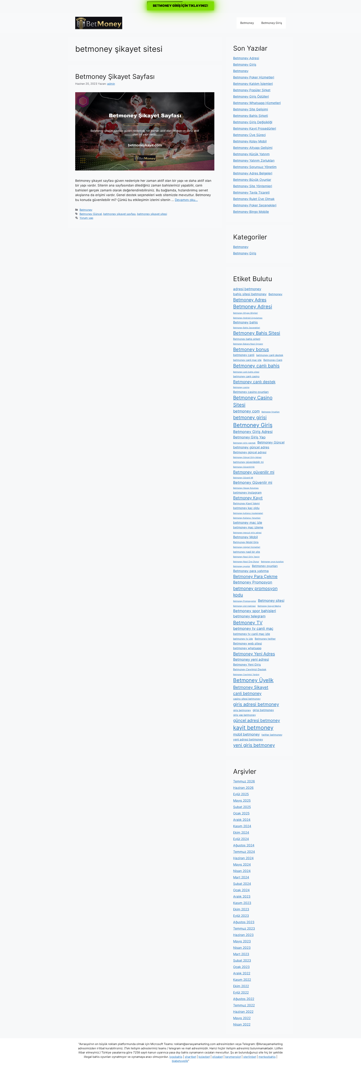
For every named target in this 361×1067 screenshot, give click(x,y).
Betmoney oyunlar (241, 566)
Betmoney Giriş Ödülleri (251, 96)
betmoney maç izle (247, 522)
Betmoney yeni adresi (251, 659)
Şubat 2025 (242, 807)
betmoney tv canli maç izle (251, 634)
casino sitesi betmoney (246, 698)
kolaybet (204, 1057)
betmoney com (246, 411)
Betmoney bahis (245, 322)
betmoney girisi (250, 417)
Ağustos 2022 (243, 999)
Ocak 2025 (241, 813)
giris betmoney (242, 710)
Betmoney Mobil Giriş (246, 542)
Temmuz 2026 (244, 781)
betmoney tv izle (243, 638)
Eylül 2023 (241, 916)
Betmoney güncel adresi (249, 452)
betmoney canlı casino (246, 376)
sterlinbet (249, 1057)
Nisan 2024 (242, 871)
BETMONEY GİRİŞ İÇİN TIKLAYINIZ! (180, 6)
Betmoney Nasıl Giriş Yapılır (246, 557)
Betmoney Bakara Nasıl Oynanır (248, 344)
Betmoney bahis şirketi (246, 338)
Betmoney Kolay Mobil (250, 141)
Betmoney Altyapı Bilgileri (245, 313)
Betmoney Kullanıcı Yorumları (247, 518)
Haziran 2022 (243, 1012)
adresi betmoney (247, 289)
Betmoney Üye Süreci (249, 135)
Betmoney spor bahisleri (254, 611)
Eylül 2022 (241, 992)
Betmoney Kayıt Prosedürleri (254, 128)
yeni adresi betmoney (248, 739)
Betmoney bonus (251, 349)
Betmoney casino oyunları (251, 392)
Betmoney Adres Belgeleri (252, 173)
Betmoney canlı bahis (256, 365)
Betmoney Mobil (245, 537)
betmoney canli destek (269, 355)
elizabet (217, 1057)
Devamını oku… (186, 200)
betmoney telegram (249, 616)
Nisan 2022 (241, 1024)
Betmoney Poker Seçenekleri (254, 205)
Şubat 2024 (242, 884)
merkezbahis (267, 1057)
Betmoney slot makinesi (244, 606)
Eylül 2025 (241, 794)
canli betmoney (247, 693)
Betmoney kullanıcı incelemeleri (248, 513)
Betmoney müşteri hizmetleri (246, 547)
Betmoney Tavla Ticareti (251, 192)
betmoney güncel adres (251, 447)
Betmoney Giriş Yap (249, 437)
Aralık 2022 (241, 973)
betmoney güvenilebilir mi (248, 461)
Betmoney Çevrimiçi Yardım (246, 674)
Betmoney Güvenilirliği (244, 467)
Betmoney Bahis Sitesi (256, 333)
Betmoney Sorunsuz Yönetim (255, 167)
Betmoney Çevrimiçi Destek (249, 669)
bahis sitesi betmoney (250, 294)
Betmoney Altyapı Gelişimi (252, 148)
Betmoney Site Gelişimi (250, 109)
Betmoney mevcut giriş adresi (247, 532)
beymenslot (233, 1057)
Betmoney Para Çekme (255, 576)
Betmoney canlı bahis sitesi (246, 372)
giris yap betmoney (244, 714)
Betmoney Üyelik (253, 680)
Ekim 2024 (241, 832)
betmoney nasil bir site (246, 551)
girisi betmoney (263, 710)
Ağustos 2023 (243, 922)
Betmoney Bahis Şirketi (250, 116)
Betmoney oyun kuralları (272, 561)
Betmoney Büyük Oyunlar (252, 180)
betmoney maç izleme (248, 527)
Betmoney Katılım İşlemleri (253, 84)
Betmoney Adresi (246, 58)
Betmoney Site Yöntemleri (252, 186)
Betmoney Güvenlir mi (252, 482)
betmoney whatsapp (247, 648)
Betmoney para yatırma (251, 571)
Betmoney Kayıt (248, 497)
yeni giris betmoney (254, 745)
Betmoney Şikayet (250, 687)
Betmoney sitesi (271, 600)
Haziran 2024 (243, 858)
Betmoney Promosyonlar (244, 601)
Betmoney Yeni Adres (254, 653)
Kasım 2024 (242, 826)
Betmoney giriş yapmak (244, 443)
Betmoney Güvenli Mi (243, 477)
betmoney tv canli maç (253, 628)
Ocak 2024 (241, 890)
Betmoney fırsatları (271, 412)
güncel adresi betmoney (256, 720)
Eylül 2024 (241, 839)
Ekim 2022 (241, 986)
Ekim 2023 (241, 909)
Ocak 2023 (241, 967)
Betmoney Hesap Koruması (246, 488)
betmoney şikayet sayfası (119, 213)
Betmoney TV (247, 622)
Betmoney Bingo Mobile (251, 212)
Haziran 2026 (243, 788)
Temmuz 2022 (244, 1005)
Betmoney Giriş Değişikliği (252, 122)
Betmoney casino (241, 387)
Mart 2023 (241, 954)
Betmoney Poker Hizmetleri (253, 77)
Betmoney (247, 23)
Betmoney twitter (265, 638)
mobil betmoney (246, 734)
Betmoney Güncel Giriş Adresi (247, 457)
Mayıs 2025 (242, 800)
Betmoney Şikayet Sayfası (115, 76)
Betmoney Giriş (271, 23)
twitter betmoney (272, 734)
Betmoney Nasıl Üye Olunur (246, 561)
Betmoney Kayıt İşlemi (246, 503)
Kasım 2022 (242, 980)
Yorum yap (86, 217)
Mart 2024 (241, 877)
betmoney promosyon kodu (255, 591)
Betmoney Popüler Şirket (251, 90)
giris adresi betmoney (256, 704)
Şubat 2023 (242, 960)
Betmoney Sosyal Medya (269, 606)
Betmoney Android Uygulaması (247, 318)
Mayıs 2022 (242, 1018)
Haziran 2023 (243, 935)
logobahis (175, 1057)
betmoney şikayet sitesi (152, 213)
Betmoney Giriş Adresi (253, 431)
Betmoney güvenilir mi (253, 472)
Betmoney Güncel (91, 213)
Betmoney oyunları (265, 566)
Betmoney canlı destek (254, 381)
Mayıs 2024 (242, 864)
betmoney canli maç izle (247, 360)
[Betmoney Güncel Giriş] (98, 22)
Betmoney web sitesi (247, 643)
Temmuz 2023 (244, 928)
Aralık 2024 (241, 820)
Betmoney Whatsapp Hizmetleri (257, 103)
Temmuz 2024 (244, 852)
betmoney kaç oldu (246, 508)
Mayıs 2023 (242, 941)
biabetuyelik (180, 1061)
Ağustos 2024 (243, 845)
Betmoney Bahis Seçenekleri (246, 327)
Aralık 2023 (241, 896)
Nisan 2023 (242, 948)
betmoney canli (243, 355)
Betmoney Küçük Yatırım (251, 154)
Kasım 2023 (242, 903)
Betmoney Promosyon (252, 582)
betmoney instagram (247, 492)
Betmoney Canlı (272, 360)
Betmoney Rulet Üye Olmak (254, 199)
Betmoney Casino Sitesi (252, 401)
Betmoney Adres (249, 299)
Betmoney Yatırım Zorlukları (254, 160)
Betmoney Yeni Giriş (247, 664)
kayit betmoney (253, 727)
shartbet (190, 1057)
